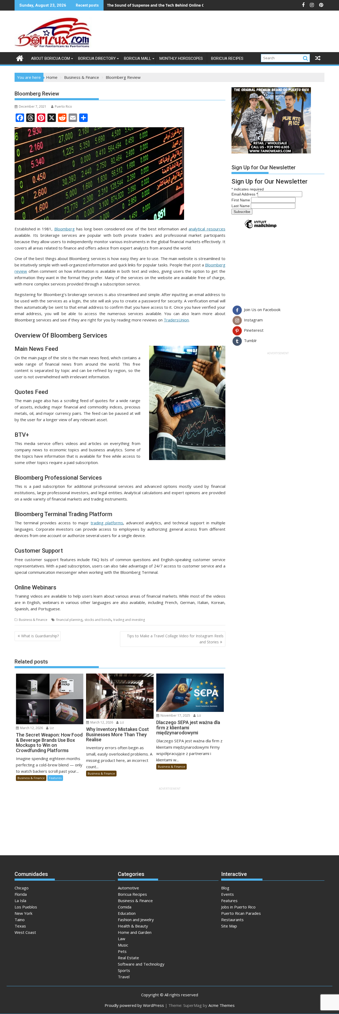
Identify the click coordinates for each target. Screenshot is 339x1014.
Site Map (229, 926)
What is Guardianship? (40, 635)
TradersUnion (176, 319)
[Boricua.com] (20, 57)
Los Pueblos (26, 907)
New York (23, 913)
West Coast (25, 932)
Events (227, 894)
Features (55, 778)
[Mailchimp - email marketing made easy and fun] (260, 228)
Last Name (241, 206)
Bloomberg (64, 228)
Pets (122, 951)
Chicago (22, 887)
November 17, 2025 (175, 715)
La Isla (20, 900)
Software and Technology (141, 964)
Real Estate (128, 957)
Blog (225, 887)
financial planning (69, 619)
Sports (124, 970)
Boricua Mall (137, 58)
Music (123, 945)
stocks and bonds (97, 619)
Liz (51, 728)
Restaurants (232, 919)
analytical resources (207, 228)
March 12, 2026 (31, 728)
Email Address (244, 194)
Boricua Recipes (227, 58)
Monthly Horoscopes (181, 58)
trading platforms (107, 522)
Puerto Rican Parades (241, 913)
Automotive (128, 887)
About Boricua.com (50, 58)
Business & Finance (33, 619)
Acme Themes (221, 1005)
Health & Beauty (133, 926)
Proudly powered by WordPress (134, 1005)
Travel (124, 976)
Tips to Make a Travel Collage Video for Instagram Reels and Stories (175, 638)
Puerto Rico (63, 106)
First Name (241, 200)
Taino (20, 919)
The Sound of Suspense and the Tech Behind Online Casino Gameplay (170, 5)
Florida (21, 894)
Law (121, 938)
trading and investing (129, 619)
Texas (20, 926)
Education (127, 913)
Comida (124, 907)
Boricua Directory (97, 58)
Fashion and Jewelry (136, 919)
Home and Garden (134, 932)
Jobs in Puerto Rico (238, 907)
